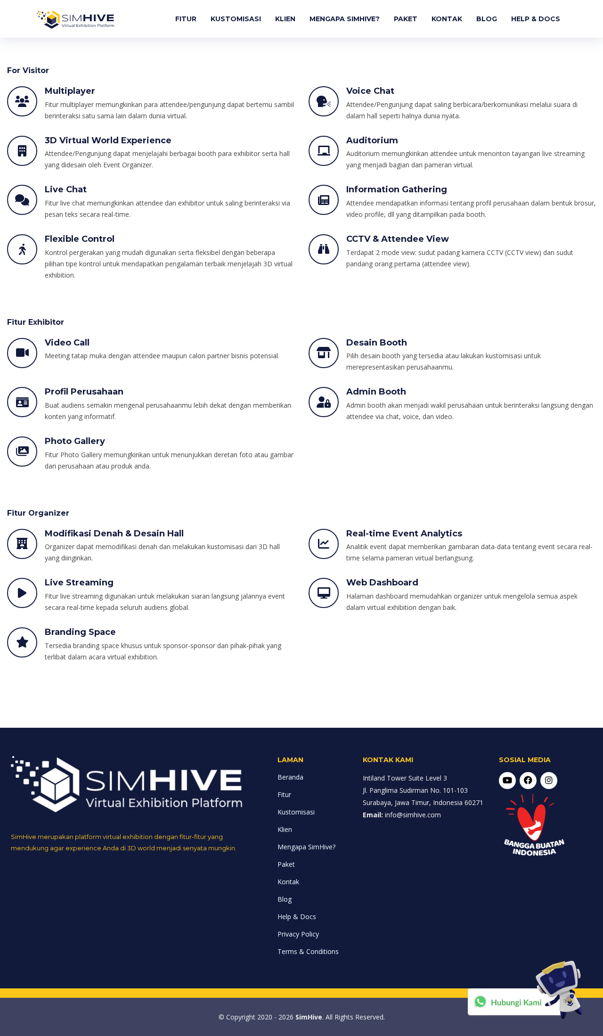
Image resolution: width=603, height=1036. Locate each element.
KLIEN (285, 19)
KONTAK (447, 19)
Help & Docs (296, 916)
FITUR (185, 19)
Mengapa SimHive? (306, 846)
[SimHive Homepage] (75, 19)
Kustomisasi (296, 811)
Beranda (290, 777)
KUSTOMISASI (236, 19)
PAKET (405, 19)
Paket (286, 864)
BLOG (486, 19)
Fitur (284, 794)
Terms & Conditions (308, 951)
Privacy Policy (298, 933)
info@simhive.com (413, 814)
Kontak (288, 881)
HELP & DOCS (535, 19)
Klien (284, 829)
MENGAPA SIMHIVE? (345, 19)
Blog (284, 899)
